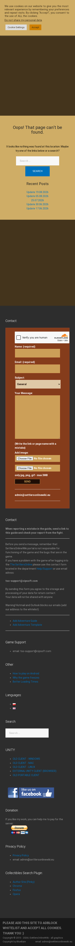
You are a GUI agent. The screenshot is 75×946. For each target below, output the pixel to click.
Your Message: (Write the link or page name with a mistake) (35, 420)
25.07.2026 (37, 200)
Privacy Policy (21, 855)
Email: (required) (25, 362)
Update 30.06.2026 (37, 204)
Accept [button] (35, 27)
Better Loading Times (25, 681)
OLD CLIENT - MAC (23, 763)
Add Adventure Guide (25, 620)
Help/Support (44, 568)
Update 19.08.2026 (37, 192)
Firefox (17, 890)
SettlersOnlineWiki (39, 937)
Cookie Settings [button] (16, 27)
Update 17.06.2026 (37, 208)
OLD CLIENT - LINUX (24, 767)
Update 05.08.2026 (37, 196)
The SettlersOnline (21, 564)
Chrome (17, 885)
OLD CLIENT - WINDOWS (26, 758)
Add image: (21, 452)
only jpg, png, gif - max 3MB (31, 475)
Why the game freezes (26, 677)
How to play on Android (26, 673)
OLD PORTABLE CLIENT (26, 775)
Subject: (20, 377)
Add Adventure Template (27, 624)
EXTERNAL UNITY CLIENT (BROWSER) (34, 771)
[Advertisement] (37, 71)
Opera (16, 894)
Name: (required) (25, 346)
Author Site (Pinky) (24, 881)
